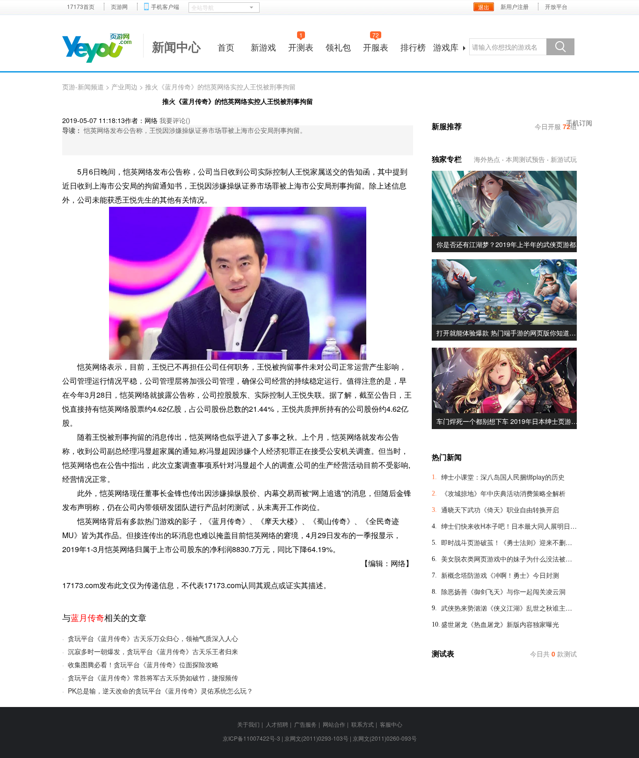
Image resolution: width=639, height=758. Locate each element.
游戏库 (445, 47)
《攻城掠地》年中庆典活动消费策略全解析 (503, 493)
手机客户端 (165, 6)
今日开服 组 (556, 126)
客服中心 (391, 724)
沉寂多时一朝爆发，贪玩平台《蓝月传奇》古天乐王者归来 (153, 651)
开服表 (375, 45)
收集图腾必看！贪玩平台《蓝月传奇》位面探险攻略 (143, 664)
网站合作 (334, 724)
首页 (226, 47)
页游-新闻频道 (83, 86)
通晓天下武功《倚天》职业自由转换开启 (500, 509)
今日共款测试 (553, 653)
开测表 (300, 45)
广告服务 (305, 724)
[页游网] (96, 48)
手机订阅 (579, 122)
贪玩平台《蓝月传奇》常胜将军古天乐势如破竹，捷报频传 (153, 677)
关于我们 (248, 724)
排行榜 (413, 47)
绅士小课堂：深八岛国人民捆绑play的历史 (503, 476)
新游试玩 (564, 159)
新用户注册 (515, 6)
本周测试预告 (525, 159)
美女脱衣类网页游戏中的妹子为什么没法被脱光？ (509, 558)
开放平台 (556, 6)
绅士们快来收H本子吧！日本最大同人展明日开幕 (509, 526)
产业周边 (124, 86)
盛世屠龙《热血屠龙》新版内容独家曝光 (500, 624)
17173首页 (80, 6)
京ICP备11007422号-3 (251, 738)
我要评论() (175, 120)
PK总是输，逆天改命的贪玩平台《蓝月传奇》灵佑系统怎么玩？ (160, 690)
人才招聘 (277, 724)
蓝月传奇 (87, 617)
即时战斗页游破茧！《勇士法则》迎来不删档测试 (509, 542)
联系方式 (362, 724)
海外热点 (487, 159)
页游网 (119, 6)
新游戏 (263, 47)
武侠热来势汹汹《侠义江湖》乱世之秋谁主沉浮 (509, 607)
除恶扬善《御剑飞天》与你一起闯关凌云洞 (503, 591)
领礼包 (338, 47)
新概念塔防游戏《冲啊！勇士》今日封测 (500, 575)
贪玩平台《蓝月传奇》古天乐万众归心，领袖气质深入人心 (153, 638)
